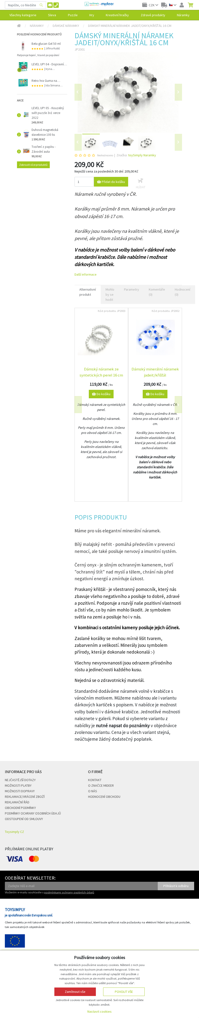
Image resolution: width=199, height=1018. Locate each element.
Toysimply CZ (14, 831)
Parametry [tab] (131, 289)
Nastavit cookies (99, 1011)
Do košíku (103, 394)
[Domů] (19, 25)
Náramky (37, 25)
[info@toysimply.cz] (50, 5)
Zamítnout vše (75, 991)
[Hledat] (41, 5)
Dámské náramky (66, 25)
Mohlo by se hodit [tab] (110, 294)
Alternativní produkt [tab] (87, 292)
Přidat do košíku (113, 182)
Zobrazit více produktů (33, 164)
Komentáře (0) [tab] (157, 292)
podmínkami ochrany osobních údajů (69, 892)
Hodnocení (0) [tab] (182, 292)
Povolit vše (124, 991)
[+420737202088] (56, 5)
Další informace (86, 274)
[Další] (178, 142)
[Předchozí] (78, 92)
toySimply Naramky (142, 155)
